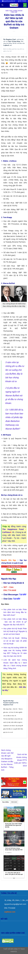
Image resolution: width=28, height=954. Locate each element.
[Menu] (25, 5)
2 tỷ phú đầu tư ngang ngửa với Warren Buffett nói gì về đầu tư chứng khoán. (14, 395)
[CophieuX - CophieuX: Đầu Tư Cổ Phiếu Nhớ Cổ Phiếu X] (14, 5)
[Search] (2, 5)
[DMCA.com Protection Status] (8, 941)
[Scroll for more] (14, 878)
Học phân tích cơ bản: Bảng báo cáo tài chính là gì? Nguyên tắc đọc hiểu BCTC (15, 622)
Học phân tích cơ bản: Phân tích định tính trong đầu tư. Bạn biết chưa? (15, 612)
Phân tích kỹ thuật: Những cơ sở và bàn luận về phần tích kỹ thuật (15, 641)
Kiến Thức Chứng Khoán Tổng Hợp (14, 11)
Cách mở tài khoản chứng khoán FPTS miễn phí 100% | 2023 (20, 760)
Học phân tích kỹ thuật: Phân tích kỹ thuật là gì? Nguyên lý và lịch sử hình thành (15, 631)
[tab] (5, 802)
